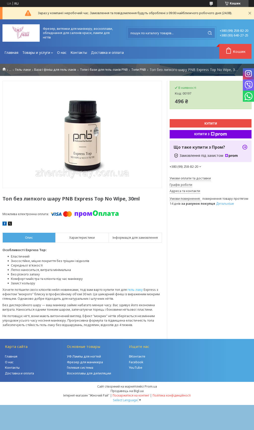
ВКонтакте (137, 356)
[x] (10, 224)
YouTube (135, 367)
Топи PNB (138, 69)
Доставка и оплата (107, 52)
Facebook (136, 362)
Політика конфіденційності (172, 395)
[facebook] (4, 224)
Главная (11, 52)
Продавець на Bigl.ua (127, 391)
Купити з (202, 134)
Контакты (78, 52)
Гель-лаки (23, 69)
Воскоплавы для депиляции (89, 373)
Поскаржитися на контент (131, 395)
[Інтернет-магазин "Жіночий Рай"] (21, 33)
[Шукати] (210, 33)
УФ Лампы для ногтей (84, 356)
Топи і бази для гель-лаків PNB (104, 69)
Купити (210, 123)
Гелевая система (80, 367)
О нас (61, 52)
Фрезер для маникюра (85, 362)
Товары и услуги (36, 52)
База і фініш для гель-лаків (55, 69)
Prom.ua (151, 386)
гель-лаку (135, 289)
